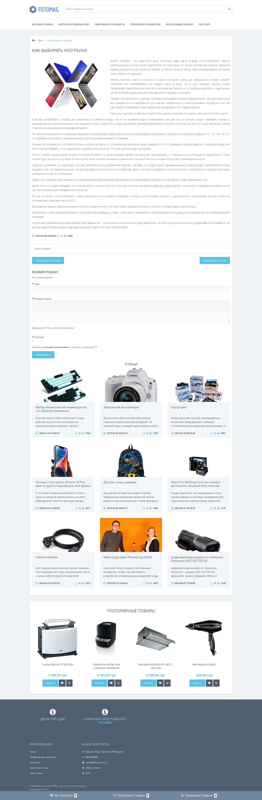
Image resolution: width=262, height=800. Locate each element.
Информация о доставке (43, 757)
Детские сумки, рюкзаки (120, 482)
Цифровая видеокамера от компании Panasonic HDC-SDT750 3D (197, 559)
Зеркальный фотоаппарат (121, 407)
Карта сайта (36, 773)
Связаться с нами (39, 767)
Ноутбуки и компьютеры (73, 24)
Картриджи (179, 407)
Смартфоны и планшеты (110, 24)
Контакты (35, 762)
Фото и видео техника (179, 24)
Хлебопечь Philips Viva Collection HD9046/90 (106, 666)
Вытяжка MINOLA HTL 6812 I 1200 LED (155, 666)
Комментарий (42, 298)
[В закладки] (62, 683)
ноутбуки (45, 248)
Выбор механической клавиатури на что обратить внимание (61, 409)
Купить (50, 683)
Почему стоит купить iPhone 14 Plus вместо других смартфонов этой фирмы (63, 484)
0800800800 (91, 757)
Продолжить (43, 354)
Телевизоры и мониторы (145, 24)
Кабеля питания (47, 557)
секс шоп (204, 24)
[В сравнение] (69, 683)
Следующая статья (214, 260)
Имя (36, 284)
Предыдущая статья (48, 260)
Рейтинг (39, 337)
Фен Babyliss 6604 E (204, 664)
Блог (41, 40)
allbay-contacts (93, 767)
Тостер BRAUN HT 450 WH (57, 664)
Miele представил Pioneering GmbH (127, 557)
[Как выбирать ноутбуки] (71, 85)
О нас (33, 751)
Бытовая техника (42, 24)
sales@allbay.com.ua (96, 762)
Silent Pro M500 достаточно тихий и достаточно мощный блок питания (195, 484)
